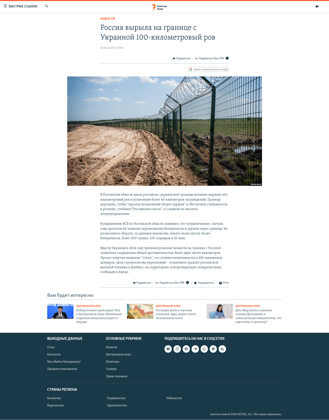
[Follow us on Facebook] (186, 349)
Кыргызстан (55, 405)
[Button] (181, 58)
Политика (112, 362)
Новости (107, 19)
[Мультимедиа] (317, 6)
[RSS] (222, 349)
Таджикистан (116, 398)
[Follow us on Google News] (213, 349)
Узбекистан (174, 398)
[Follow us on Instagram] (177, 349)
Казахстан (54, 398)
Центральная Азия (88, 306)
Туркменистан (117, 405)
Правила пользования (62, 369)
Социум (111, 369)
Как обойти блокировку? (64, 362)
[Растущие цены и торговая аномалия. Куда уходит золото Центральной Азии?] (140, 311)
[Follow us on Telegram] (195, 349)
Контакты (54, 354)
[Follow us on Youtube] (168, 349)
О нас (51, 347)
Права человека (116, 376)
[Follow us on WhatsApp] (204, 349)
